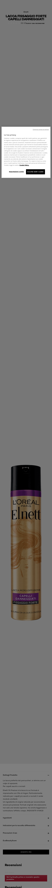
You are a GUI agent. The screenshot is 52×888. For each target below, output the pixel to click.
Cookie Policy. (24, 165)
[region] (26, 152)
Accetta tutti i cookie (35, 172)
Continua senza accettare (41, 129)
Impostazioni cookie (16, 171)
